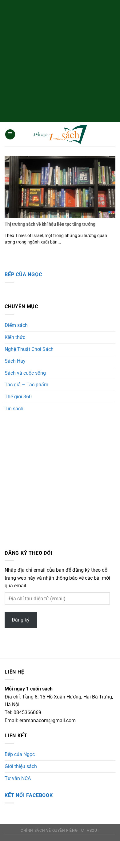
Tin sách (14, 409)
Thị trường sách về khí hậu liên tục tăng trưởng (50, 224)
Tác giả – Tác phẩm (26, 385)
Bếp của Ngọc (23, 274)
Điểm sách (16, 325)
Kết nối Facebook (29, 795)
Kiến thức (15, 337)
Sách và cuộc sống (25, 373)
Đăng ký (21, 620)
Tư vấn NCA (18, 778)
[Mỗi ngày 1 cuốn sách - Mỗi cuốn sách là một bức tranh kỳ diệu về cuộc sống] (60, 134)
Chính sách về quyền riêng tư (52, 830)
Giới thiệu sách (21, 766)
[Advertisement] (60, 60)
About (93, 830)
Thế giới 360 (18, 397)
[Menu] (10, 134)
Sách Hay (15, 361)
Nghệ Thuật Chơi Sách (29, 349)
